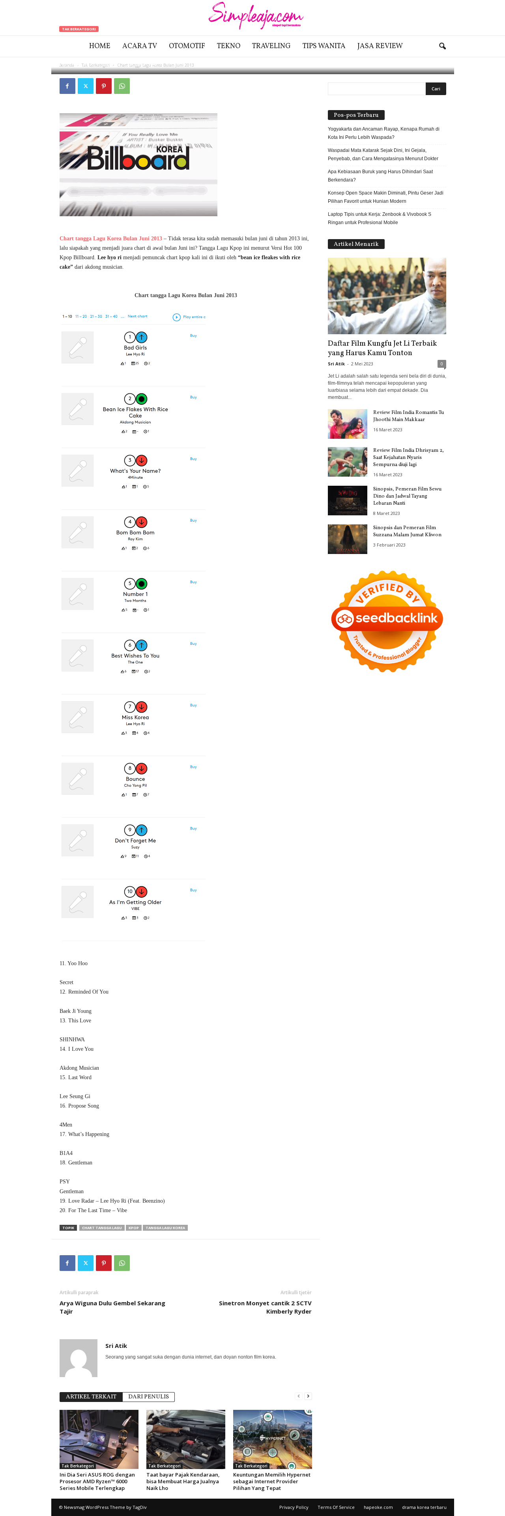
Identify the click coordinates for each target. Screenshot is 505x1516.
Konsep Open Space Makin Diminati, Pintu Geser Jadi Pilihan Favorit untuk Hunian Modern (385, 197)
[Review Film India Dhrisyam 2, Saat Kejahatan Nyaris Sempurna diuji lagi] (347, 462)
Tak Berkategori (79, 29)
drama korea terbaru (424, 1507)
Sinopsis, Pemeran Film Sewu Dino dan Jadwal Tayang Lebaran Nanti (407, 496)
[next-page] (308, 1396)
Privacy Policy (294, 1507)
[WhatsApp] (122, 86)
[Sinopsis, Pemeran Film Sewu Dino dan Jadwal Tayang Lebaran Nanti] (347, 500)
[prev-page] (299, 1396)
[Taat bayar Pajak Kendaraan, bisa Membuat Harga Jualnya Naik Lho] (185, 1439)
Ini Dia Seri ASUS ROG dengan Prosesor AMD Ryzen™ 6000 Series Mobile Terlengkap (97, 1481)
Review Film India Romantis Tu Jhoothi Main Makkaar (408, 416)
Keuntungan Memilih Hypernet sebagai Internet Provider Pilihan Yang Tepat (271, 1481)
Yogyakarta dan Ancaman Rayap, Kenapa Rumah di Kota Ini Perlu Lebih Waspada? (384, 133)
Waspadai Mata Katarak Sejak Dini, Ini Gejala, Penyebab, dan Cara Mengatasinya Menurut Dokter (383, 154)
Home (99, 46)
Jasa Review (380, 46)
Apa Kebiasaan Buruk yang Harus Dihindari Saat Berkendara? (380, 176)
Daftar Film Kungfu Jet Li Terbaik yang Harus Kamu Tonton (382, 348)
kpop (134, 1227)
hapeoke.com (378, 1507)
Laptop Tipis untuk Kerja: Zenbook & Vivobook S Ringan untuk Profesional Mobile (379, 218)
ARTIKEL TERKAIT (91, 1397)
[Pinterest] (104, 86)
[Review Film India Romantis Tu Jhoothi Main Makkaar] (347, 424)
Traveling (271, 46)
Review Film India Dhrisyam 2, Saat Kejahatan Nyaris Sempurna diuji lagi (408, 457)
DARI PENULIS (148, 1397)
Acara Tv (139, 46)
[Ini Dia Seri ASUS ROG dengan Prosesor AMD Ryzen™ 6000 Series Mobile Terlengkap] (99, 1439)
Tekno (228, 46)
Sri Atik (84, 64)
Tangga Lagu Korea (165, 1227)
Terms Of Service (336, 1507)
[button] (442, 46)
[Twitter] (86, 86)
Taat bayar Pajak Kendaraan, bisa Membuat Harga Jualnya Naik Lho (183, 1481)
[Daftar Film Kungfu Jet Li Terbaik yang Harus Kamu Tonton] (387, 296)
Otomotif (187, 46)
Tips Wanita (324, 46)
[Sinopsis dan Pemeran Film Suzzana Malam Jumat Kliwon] (347, 539)
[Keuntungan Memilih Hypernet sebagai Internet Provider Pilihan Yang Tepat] (272, 1439)
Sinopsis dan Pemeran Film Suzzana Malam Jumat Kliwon (407, 531)
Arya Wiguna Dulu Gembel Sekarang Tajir (112, 1307)
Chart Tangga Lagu (102, 1227)
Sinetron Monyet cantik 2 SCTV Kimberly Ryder (265, 1307)
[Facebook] (67, 86)
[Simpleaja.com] (252, 18)
